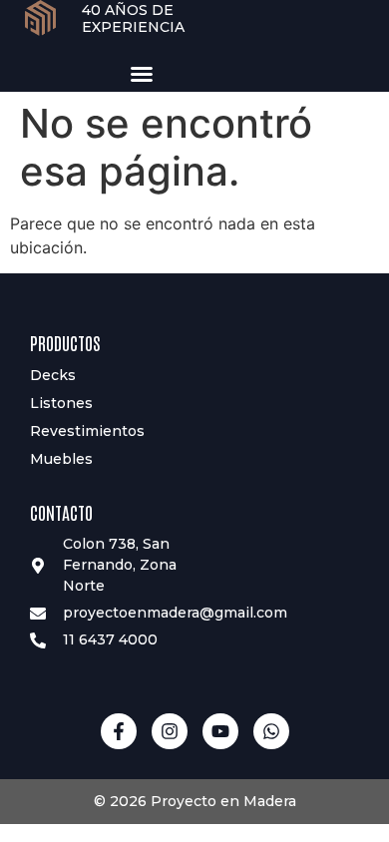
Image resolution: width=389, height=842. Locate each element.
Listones (61, 403)
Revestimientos (87, 431)
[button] (142, 74)
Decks (53, 375)
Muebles (61, 459)
